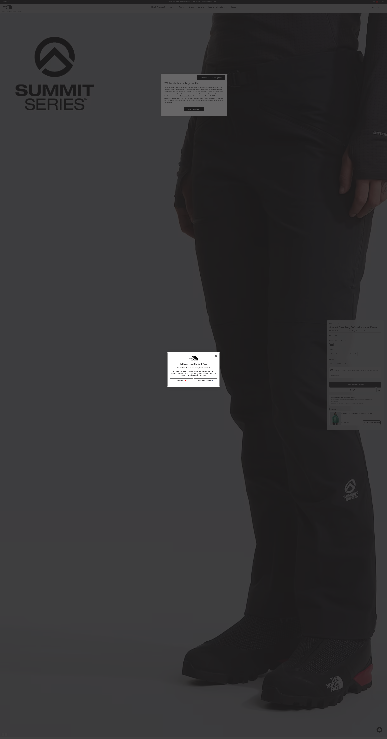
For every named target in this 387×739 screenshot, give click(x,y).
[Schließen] (216, 356)
